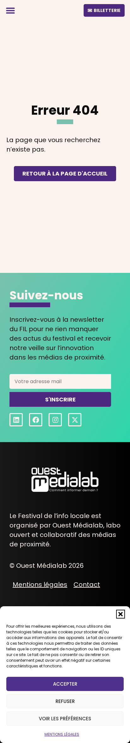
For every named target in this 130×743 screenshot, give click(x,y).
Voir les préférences (65, 718)
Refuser (65, 701)
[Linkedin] (16, 419)
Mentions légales (40, 584)
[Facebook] (35, 419)
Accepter (65, 684)
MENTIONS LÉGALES (61, 734)
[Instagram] (55, 419)
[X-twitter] (74, 419)
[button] (120, 614)
